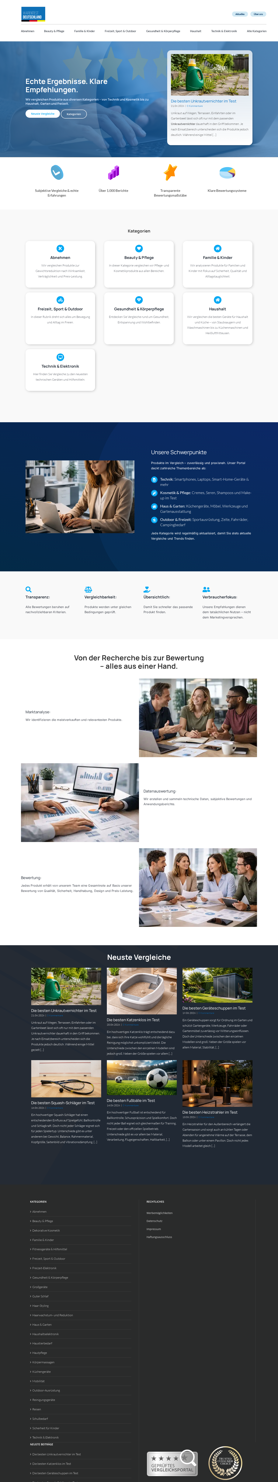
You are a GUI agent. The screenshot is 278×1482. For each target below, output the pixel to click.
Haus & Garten (42, 1324)
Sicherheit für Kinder (45, 1428)
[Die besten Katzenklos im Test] (142, 991)
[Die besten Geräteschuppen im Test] (217, 985)
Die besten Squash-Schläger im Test (63, 1102)
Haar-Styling (40, 1306)
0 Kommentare (195, 105)
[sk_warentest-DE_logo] (33, 7)
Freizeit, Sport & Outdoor (48, 1258)
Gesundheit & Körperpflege (50, 1277)
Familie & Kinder (43, 1240)
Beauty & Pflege (42, 1221)
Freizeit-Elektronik (44, 1268)
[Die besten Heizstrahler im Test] (217, 1083)
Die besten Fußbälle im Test (131, 1100)
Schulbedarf (40, 1419)
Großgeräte (39, 1287)
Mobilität (38, 1381)
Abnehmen (39, 1211)
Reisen (36, 1409)
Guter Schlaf (40, 1296)
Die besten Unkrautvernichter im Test (203, 101)
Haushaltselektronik (45, 1334)
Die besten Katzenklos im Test (133, 1019)
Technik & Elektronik (45, 1437)
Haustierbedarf (42, 1343)
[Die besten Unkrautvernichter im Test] (210, 75)
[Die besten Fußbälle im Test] (142, 1077)
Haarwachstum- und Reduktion (52, 1315)
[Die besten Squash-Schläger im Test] (66, 1079)
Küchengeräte (41, 1372)
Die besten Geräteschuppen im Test (214, 1008)
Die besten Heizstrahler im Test (210, 1112)
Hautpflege (39, 1353)
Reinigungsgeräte (43, 1400)
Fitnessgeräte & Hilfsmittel (49, 1249)
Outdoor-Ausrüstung (46, 1390)
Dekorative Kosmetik (46, 1230)
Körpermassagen (43, 1362)
